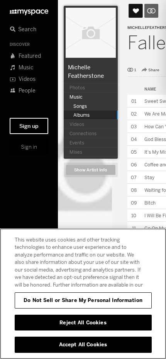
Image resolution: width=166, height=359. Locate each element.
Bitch (150, 203)
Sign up (29, 125)
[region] (83, 293)
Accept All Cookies (83, 344)
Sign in (29, 146)
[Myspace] (29, 10)
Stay (149, 177)
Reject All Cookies (82, 322)
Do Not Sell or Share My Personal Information (83, 300)
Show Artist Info (90, 170)
